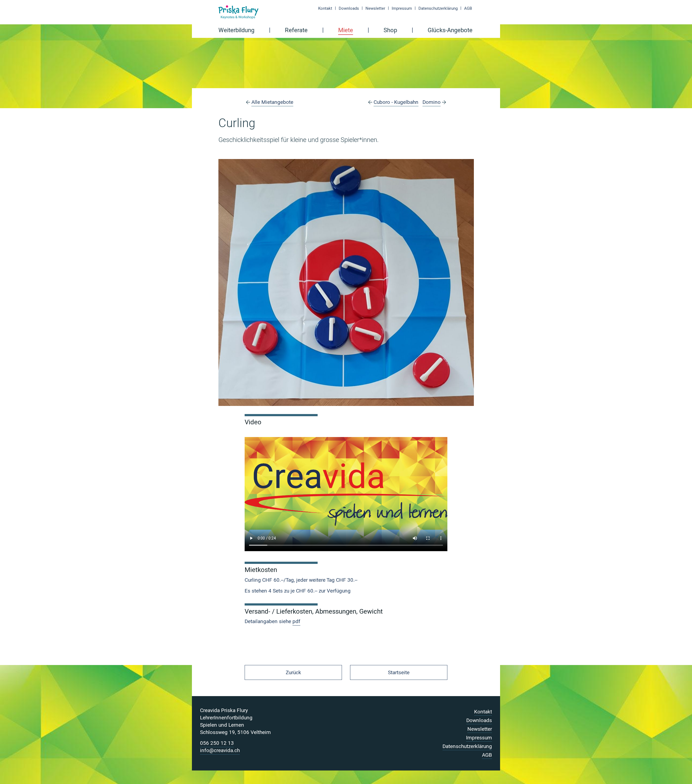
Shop (390, 31)
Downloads (349, 8)
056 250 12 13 (217, 743)
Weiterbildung (236, 31)
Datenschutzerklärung (438, 8)
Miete (345, 31)
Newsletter (375, 8)
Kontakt (325, 8)
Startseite (399, 672)
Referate (296, 31)
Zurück (293, 672)
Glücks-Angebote (450, 31)
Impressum (402, 8)
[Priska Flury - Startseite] (238, 12)
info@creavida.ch (220, 750)
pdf (296, 621)
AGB (468, 8)
